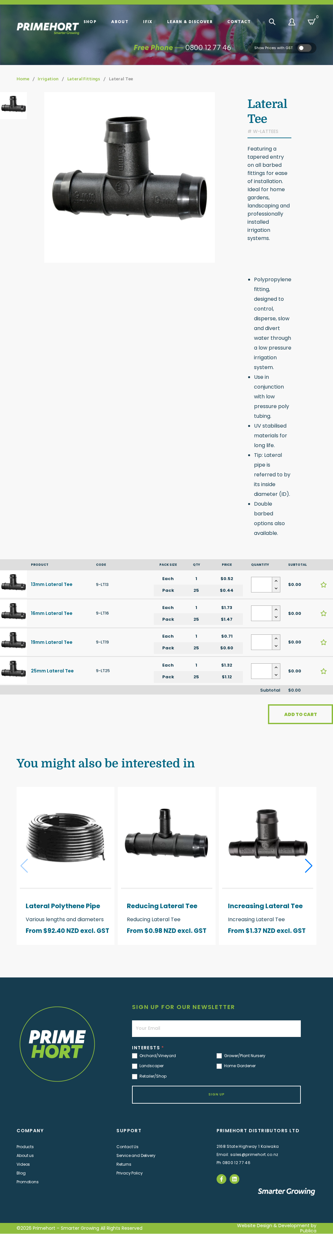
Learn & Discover (190, 21)
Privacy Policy (129, 1173)
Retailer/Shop (152, 1076)
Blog (21, 1173)
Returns (123, 1164)
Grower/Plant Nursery (244, 1055)
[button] (308, 866)
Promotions (28, 1182)
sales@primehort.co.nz (254, 1154)
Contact (239, 21)
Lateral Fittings (83, 78)
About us (25, 1155)
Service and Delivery (135, 1155)
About (119, 21)
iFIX (148, 21)
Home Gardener (239, 1065)
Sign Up (216, 1094)
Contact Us (127, 1146)
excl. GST (94, 930)
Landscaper (151, 1065)
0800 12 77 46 (208, 47)
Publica (308, 1230)
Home (23, 78)
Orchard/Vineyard (157, 1055)
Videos (23, 1164)
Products (25, 1146)
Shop (90, 21)
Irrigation (48, 78)
